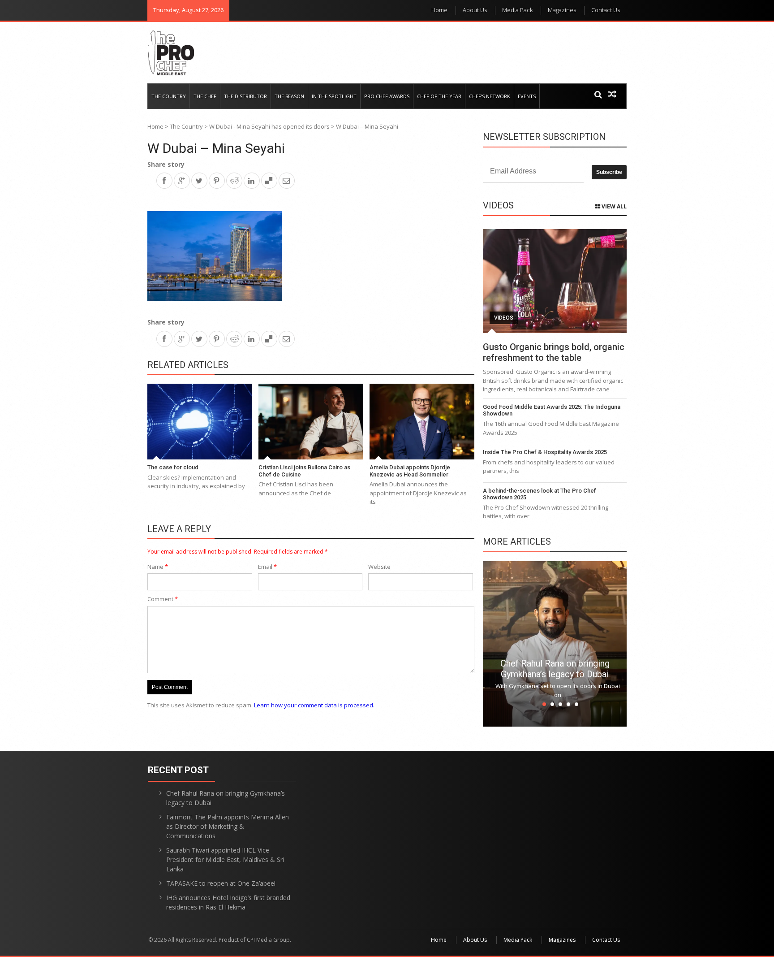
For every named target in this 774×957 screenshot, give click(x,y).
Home (439, 10)
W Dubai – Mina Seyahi (216, 148)
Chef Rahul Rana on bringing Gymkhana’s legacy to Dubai (555, 669)
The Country (168, 96)
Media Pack (517, 10)
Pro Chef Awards (386, 96)
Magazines (562, 10)
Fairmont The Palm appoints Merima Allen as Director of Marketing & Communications (227, 826)
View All (613, 206)
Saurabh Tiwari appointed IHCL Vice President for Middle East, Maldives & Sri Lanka (225, 859)
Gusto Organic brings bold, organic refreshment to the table (553, 352)
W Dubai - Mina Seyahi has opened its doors (269, 126)
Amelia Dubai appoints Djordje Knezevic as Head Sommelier (410, 471)
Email (267, 567)
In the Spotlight (334, 96)
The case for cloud (172, 467)
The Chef (205, 96)
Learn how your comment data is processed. (314, 705)
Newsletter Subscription (544, 136)
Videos (503, 318)
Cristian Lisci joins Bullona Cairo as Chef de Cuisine (304, 471)
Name (157, 567)
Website (379, 567)
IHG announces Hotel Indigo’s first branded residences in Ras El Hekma (228, 902)
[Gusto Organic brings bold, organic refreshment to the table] (555, 281)
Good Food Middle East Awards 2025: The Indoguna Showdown (551, 410)
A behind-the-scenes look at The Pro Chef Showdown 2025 (539, 494)
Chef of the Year (439, 96)
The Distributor (245, 96)
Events (527, 96)
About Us (475, 10)
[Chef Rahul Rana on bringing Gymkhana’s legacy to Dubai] (555, 643)
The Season (289, 96)
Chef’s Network (489, 96)
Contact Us (605, 10)
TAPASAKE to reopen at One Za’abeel (220, 883)
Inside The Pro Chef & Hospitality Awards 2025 (545, 452)
